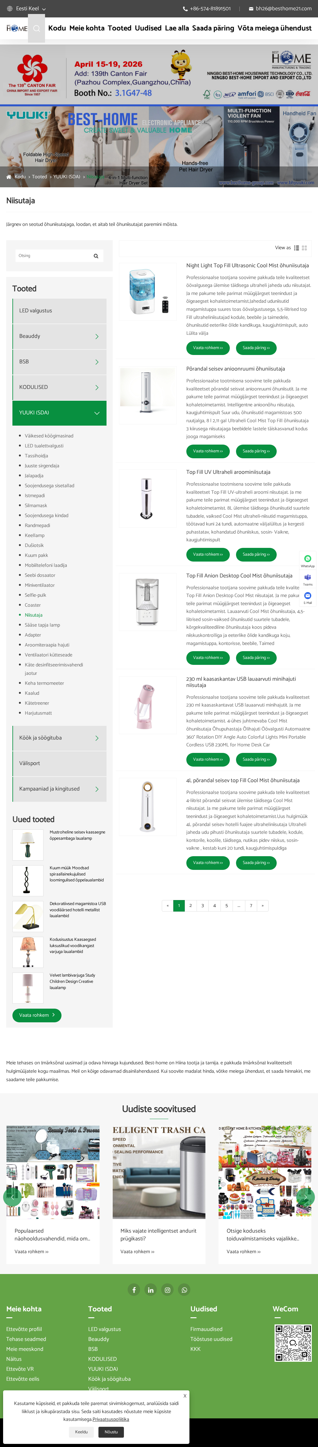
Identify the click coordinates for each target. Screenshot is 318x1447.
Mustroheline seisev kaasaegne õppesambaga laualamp (77, 835)
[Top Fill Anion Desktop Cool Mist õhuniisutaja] (148, 602)
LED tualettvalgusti (44, 446)
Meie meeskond (24, 1349)
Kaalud (32, 693)
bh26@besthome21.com (284, 8)
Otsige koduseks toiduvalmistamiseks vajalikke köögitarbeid (262, 1235)
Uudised (148, 28)
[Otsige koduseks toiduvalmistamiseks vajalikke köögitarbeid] (265, 1172)
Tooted (120, 28)
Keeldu (81, 1432)
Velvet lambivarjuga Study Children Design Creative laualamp (72, 982)
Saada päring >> (256, 348)
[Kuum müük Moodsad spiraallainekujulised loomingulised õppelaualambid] (28, 880)
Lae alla (177, 28)
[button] (12, 1197)
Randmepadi (37, 525)
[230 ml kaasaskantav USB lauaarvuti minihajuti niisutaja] (148, 705)
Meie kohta (87, 28)
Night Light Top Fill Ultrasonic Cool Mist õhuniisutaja (247, 266)
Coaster (33, 605)
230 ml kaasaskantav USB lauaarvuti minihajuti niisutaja (241, 682)
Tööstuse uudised (211, 1339)
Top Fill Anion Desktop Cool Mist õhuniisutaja (239, 576)
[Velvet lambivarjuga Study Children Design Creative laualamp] (28, 988)
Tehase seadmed (26, 1339)
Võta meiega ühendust (275, 28)
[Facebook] (134, 1289)
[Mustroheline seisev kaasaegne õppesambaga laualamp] (28, 844)
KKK (195, 1349)
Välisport (29, 764)
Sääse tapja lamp (42, 625)
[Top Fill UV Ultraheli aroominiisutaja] (148, 498)
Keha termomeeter (44, 683)
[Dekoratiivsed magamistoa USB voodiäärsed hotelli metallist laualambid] (28, 916)
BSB (24, 362)
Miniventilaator (40, 585)
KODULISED (33, 387)
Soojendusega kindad (46, 515)
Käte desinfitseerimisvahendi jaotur (54, 669)
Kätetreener (37, 703)
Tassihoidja (36, 456)
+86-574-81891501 (210, 8)
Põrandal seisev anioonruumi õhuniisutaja (235, 369)
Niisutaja (95, 177)
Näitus (14, 1359)
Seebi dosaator (40, 575)
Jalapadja (34, 476)
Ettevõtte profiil (24, 1329)
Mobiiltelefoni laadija (46, 565)
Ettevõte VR (20, 1369)
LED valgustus (35, 311)
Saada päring (213, 28)
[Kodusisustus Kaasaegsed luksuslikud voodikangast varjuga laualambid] (28, 952)
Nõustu (111, 1432)
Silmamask (36, 506)
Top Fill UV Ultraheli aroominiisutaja (228, 472)
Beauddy (29, 336)
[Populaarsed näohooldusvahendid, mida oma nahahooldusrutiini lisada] (53, 1172)
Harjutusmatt (38, 713)
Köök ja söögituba (40, 738)
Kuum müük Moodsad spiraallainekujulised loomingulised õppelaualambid (77, 874)
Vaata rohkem (34, 1015)
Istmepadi (35, 496)
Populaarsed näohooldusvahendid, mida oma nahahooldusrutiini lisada (52, 1235)
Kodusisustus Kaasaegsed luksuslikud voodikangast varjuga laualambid (73, 946)
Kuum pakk (36, 555)
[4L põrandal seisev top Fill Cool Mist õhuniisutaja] (148, 807)
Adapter (33, 635)
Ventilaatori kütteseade (48, 655)
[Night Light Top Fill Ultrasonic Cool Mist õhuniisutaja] (148, 292)
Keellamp (34, 535)
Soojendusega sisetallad (49, 486)
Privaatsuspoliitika (111, 1419)
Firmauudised (206, 1329)
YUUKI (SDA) (66, 177)
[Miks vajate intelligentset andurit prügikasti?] (158, 1172)
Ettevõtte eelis (22, 1379)
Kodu (57, 28)
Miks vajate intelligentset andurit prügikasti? (158, 1235)
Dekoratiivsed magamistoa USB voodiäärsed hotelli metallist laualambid (78, 910)
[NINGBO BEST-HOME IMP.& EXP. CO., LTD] (17, 28)
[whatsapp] (184, 1289)
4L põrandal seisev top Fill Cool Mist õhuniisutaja (243, 781)
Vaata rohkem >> (208, 348)
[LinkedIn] (150, 1289)
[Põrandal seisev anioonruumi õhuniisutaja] (148, 395)
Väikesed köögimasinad (49, 436)
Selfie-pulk (35, 595)
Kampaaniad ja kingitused (49, 789)
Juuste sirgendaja (42, 466)
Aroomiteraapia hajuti (47, 645)
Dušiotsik (34, 545)
